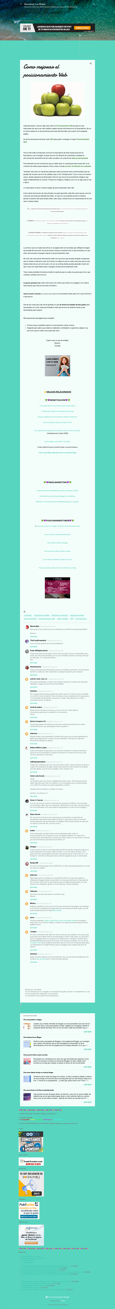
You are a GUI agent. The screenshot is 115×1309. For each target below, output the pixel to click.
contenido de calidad (41, 615)
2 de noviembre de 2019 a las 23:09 (43, 917)
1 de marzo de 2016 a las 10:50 (45, 875)
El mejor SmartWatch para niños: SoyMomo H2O (40, 1268)
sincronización (81, 619)
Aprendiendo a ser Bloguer (34, 4)
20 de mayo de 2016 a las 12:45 (43, 903)
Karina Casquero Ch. (38, 721)
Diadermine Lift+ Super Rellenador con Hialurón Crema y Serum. (45, 1282)
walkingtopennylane (37, 762)
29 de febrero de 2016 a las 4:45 (44, 847)
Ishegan (33, 847)
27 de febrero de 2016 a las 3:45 (54, 640)
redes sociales (62, 619)
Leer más (88, 1032)
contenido (28, 615)
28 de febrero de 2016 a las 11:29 (54, 721)
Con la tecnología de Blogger (59, 1297)
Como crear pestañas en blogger (32, 1020)
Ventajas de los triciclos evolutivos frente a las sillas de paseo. (45, 1266)
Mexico (33, 903)
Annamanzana (35, 667)
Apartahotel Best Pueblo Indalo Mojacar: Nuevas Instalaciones (45, 1274)
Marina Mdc (34, 626)
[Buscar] (94, 4)
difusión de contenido (60, 615)
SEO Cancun (57, 910)
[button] (91, 63)
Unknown (33, 733)
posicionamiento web (47, 619)
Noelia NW (34, 863)
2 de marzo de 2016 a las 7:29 (45, 891)
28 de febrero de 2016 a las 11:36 (45, 733)
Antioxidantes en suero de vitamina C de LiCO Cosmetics (43, 1290)
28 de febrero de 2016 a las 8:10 (50, 707)
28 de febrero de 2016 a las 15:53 (51, 800)
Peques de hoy (27, 1262)
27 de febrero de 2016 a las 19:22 (56, 679)
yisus (32, 917)
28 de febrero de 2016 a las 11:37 (55, 747)
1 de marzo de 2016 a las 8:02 (46, 863)
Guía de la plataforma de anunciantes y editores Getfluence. (57, 417)
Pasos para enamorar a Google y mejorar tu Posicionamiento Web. (58, 526)
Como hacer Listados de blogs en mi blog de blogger (38, 1072)
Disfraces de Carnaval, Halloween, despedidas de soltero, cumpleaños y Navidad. (52, 1272)
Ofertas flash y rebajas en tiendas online (36, 1284)
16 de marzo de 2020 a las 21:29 (44, 931)
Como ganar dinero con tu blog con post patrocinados (38, 1090)
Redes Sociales (32, 13)
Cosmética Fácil (28, 1260)
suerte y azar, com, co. (38, 679)
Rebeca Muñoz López (38, 748)
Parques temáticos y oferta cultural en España (39, 1270)
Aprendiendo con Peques (31, 1256)
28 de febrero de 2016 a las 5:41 (45, 691)
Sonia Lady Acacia (37, 776)
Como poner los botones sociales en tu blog (35, 1055)
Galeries (63, 1301)
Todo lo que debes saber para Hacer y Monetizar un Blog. (57, 568)
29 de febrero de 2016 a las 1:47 (42, 830)
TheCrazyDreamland (38, 640)
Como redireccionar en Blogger (32, 1037)
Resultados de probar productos (34, 1258)
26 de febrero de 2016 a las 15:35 (47, 626)
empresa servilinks (77, 615)
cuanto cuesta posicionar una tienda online (60, 920)
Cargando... (23, 1278)
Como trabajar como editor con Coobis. (57, 441)
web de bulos (41, 959)
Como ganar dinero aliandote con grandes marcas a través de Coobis (57, 430)
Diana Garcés (35, 814)
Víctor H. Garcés (36, 800)
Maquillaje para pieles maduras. (33, 1286)
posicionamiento (30, 619)
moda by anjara (36, 707)
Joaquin (33, 932)
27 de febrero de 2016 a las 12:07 (49, 667)
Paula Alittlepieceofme (39, 651)
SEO (71, 619)
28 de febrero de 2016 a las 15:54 (49, 814)
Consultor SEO (35, 943)
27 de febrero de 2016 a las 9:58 (55, 650)
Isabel (32, 830)
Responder (33, 636)
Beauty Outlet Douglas (30, 1288)
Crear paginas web (52, 13)
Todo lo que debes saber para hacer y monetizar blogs (57, 453)
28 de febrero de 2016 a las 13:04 (54, 762)
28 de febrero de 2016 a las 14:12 (53, 776)
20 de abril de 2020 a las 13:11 (45, 954)
